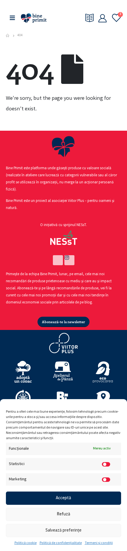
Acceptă (63, 498)
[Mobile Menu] (12, 18)
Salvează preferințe (63, 530)
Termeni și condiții (99, 543)
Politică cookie (25, 543)
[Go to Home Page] (7, 35)
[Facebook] (58, 260)
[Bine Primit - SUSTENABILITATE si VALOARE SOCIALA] (33, 18)
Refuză (63, 514)
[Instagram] (69, 260)
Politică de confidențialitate (61, 543)
